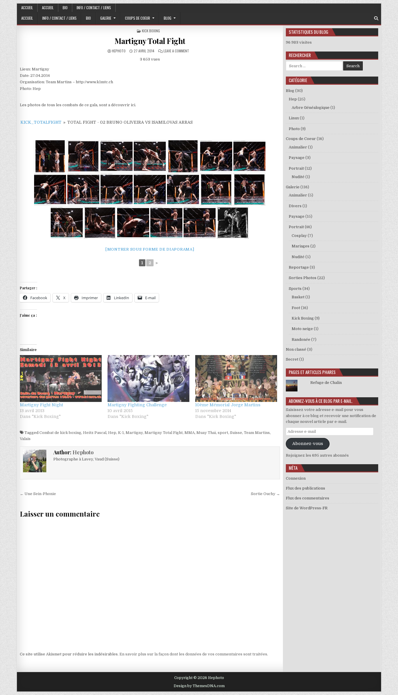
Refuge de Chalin (326, 382)
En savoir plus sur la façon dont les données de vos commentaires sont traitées (193, 654)
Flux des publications (305, 488)
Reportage (299, 267)
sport (223, 432)
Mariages (300, 246)
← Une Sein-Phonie (38, 494)
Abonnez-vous (307, 443)
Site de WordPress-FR (306, 508)
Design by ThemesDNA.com (199, 686)
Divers (295, 206)
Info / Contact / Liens (94, 7)
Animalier (298, 147)
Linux (294, 118)
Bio (65, 7)
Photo (294, 129)
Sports (295, 288)
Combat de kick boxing (60, 432)
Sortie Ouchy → (265, 494)
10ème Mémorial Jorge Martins (227, 405)
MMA (189, 432)
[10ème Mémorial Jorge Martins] (236, 378)
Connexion (296, 478)
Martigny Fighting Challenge (137, 405)
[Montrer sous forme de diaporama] (149, 249)
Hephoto (119, 50)
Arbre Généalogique (311, 107)
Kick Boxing (151, 30)
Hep (112, 432)
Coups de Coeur (137, 18)
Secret (292, 359)
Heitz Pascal (94, 432)
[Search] (376, 18)
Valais (25, 439)
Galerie (105, 18)
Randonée (301, 339)
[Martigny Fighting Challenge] (148, 378)
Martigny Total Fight (150, 41)
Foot (296, 308)
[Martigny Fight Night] (61, 378)
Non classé (296, 349)
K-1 (121, 432)
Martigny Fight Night (41, 405)
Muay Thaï (206, 432)
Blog (167, 18)
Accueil (27, 7)
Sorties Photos (302, 278)
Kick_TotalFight (40, 122)
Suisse (236, 432)
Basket (298, 297)
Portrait (296, 168)
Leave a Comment (176, 50)
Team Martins (257, 432)
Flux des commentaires (307, 498)
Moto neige (302, 329)
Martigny (134, 432)
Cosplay (299, 235)
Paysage (296, 157)
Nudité (298, 177)
